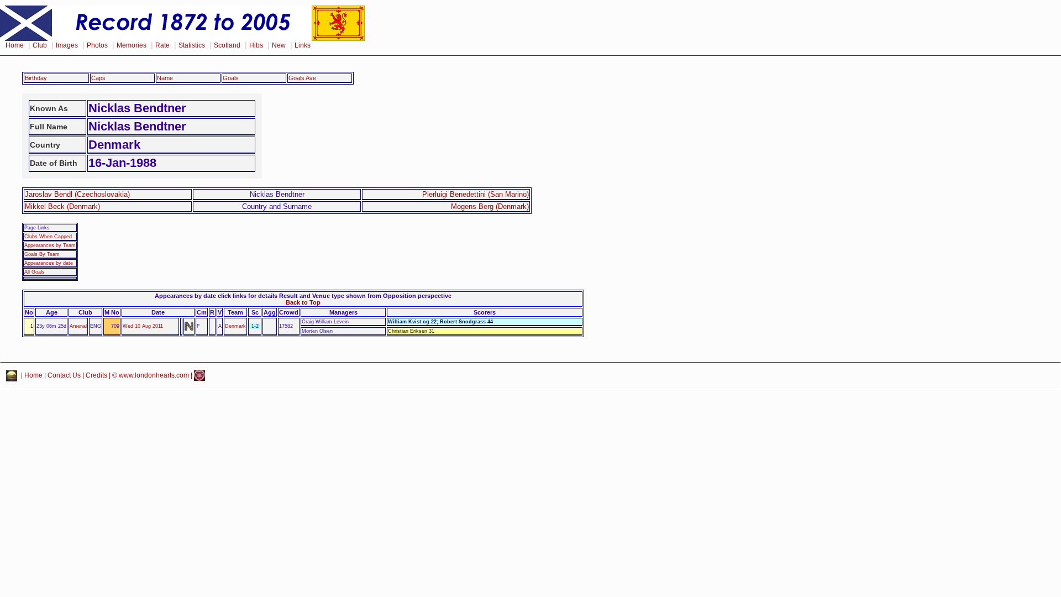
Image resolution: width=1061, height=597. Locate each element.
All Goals (34, 272)
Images (67, 45)
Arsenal (78, 326)
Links (303, 45)
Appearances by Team (50, 245)
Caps (98, 78)
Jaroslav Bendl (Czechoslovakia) (77, 194)
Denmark (235, 326)
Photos (97, 45)
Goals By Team (42, 254)
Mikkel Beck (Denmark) (62, 206)
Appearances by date (48, 263)
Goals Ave (302, 78)
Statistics (191, 45)
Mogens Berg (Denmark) (490, 206)
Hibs (256, 45)
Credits (96, 375)
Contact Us (64, 375)
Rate (162, 45)
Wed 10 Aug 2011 (143, 326)
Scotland (227, 45)
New (279, 45)
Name (165, 78)
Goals (231, 78)
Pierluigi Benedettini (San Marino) (475, 194)
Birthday (36, 78)
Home (15, 45)
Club (40, 45)
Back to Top (303, 302)
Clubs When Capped (48, 236)
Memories (131, 45)
